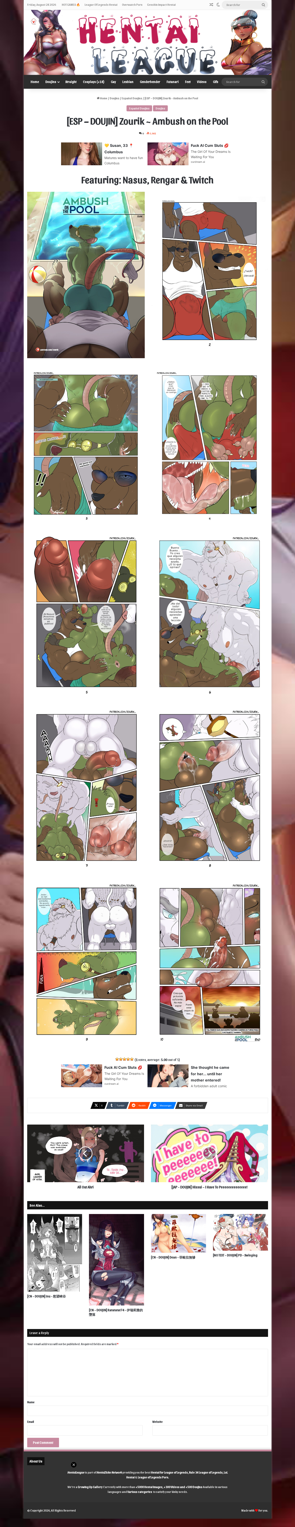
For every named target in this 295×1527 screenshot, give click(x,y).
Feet (188, 82)
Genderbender (150, 82)
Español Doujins (132, 98)
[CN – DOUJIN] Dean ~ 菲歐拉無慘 (173, 1257)
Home (35, 82)
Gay (113, 82)
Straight (71, 82)
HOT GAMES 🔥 (71, 4)
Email (30, 1421)
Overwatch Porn (132, 4)
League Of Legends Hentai (101, 4)
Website (157, 1421)
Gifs (215, 82)
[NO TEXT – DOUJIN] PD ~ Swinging (235, 1255)
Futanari (173, 82)
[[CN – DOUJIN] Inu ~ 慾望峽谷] (54, 1253)
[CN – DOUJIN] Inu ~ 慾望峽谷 (46, 1296)
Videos (201, 82)
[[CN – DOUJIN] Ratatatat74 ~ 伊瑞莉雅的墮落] (116, 1260)
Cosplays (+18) (93, 82)
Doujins (50, 82)
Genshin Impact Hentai (161, 4)
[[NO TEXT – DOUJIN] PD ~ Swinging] (240, 1232)
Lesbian (127, 82)
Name (31, 1402)
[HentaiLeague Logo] (147, 42)
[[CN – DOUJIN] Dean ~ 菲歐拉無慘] (178, 1233)
